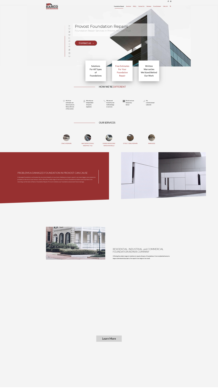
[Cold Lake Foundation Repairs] (151, 137)
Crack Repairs (66, 143)
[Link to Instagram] (170, 1)
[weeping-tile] (87, 137)
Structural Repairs (130, 143)
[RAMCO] (52, 6)
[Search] (170, 6)
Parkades (151, 143)
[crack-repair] (66, 137)
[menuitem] (119, 6)
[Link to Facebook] (168, 1)
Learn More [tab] (109, 338)
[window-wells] (109, 137)
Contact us (85, 43)
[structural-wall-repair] (130, 137)
